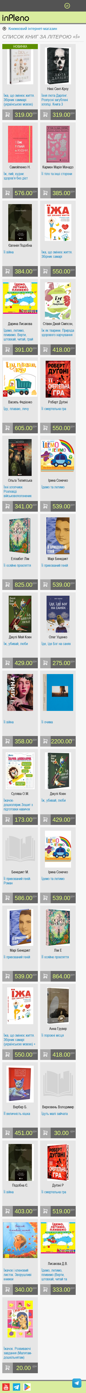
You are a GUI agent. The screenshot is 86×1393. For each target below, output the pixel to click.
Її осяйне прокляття (17, 565)
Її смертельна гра (54, 409)
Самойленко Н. (20, 167)
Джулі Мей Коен (20, 637)
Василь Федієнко (20, 402)
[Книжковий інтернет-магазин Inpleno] (15, 18)
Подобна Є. (20, 1185)
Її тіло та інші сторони (57, 174)
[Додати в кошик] (7, 114)
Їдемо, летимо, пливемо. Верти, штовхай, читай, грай (18, 334)
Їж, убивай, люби (16, 644)
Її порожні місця (53, 1035)
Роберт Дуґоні (58, 402)
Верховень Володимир (58, 1107)
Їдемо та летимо (53, 487)
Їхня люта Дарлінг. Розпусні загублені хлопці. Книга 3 (55, 99)
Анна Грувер (58, 1028)
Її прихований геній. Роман (17, 881)
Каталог (6, 6)
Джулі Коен (58, 794)
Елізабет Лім (20, 559)
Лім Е (58, 950)
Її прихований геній (55, 565)
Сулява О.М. (20, 794)
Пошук (31, 6)
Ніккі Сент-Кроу (58, 89)
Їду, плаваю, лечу (16, 409)
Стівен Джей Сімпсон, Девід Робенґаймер (58, 324)
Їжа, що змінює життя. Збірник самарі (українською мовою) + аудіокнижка (20, 1039)
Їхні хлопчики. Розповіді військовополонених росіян (18, 491)
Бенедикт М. (20, 872)
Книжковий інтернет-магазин (32, 29)
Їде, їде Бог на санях (56, 644)
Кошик (55, 6)
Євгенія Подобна (20, 245)
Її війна (9, 252)
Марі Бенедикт (58, 559)
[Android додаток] (27, 1387)
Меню (19, 6)
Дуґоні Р (58, 1185)
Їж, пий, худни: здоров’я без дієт (16, 176)
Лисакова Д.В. (58, 1263)
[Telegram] (16, 1387)
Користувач (43, 6)
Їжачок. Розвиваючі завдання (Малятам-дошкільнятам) (18, 1353)
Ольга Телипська (20, 480)
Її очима (47, 722)
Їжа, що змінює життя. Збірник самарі (57, 254)
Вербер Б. (20, 1107)
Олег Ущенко (58, 637)
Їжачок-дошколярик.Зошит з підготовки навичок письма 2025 (18, 804)
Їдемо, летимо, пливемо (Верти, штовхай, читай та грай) (54, 1274)
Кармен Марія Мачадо (57, 167)
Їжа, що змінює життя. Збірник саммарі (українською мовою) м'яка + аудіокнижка (19, 99)
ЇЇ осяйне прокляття (55, 957)
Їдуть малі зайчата (55, 1113)
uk (67, 5)
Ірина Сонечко (58, 480)
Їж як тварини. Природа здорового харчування (58, 332)
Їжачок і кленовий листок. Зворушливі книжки (17, 1274)
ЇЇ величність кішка (17, 1113)
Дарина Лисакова (20, 324)
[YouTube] (6, 1387)
